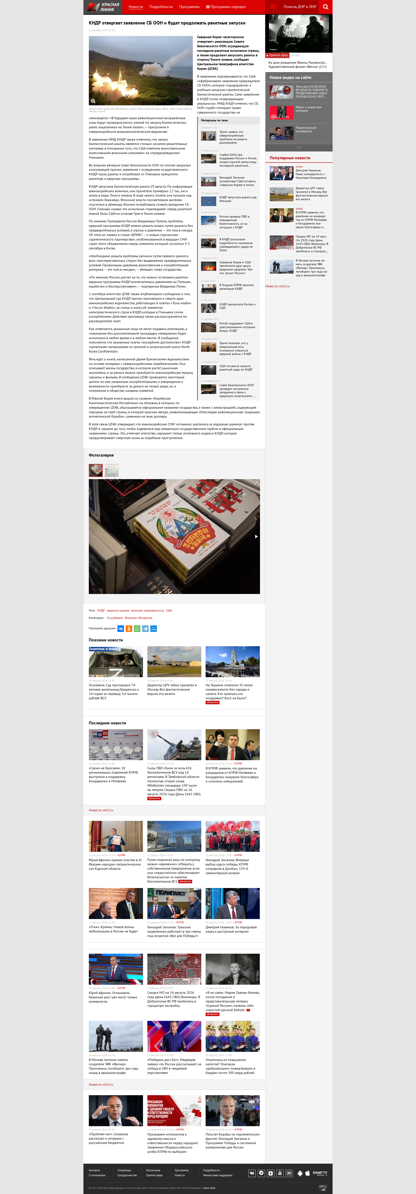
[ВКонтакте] (120, 628)
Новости (136, 7)
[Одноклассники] (129, 628)
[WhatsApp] (137, 628)
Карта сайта (209, 1188)
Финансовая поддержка (217, 1175)
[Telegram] (145, 628)
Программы (189, 7)
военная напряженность (147, 610)
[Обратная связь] (273, 7)
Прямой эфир (154, 1175)
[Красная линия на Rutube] (289, 1173)
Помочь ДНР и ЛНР (300, 7)
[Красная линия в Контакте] (252, 1173)
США (168, 610)
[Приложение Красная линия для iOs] (307, 1173)
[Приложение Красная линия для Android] (300, 1173)
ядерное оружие (117, 610)
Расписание (153, 1170)
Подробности (161, 7)
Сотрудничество (127, 1175)
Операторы (124, 1170)
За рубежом (115, 618)
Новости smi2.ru (101, 810)
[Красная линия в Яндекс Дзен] (270, 1173)
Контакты (94, 1170)
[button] (112, 470)
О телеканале (97, 1175)
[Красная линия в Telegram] (261, 1173)
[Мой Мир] (153, 628)
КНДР (101, 610)
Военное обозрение (138, 618)
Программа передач (228, 7)
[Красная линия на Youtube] (280, 1173)
